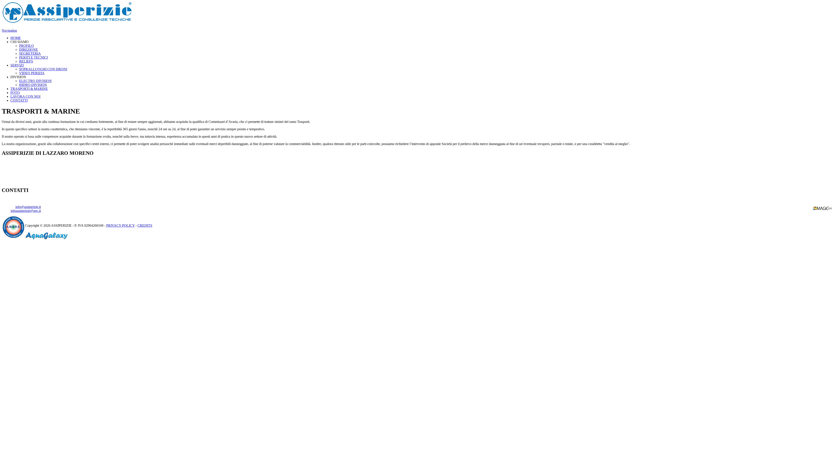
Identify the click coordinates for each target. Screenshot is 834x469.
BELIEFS (26, 61)
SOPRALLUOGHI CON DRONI (43, 69)
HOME (15, 38)
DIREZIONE (28, 49)
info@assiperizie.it (28, 207)
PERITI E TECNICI (33, 57)
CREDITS (144, 225)
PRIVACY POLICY (120, 225)
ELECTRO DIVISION (35, 81)
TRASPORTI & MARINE (29, 89)
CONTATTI (19, 100)
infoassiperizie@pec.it (26, 211)
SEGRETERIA (30, 53)
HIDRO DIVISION (33, 85)
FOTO (15, 92)
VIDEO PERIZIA (32, 73)
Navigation (9, 30)
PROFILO (26, 46)
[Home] (67, 22)
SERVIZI (17, 65)
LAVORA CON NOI (25, 96)
